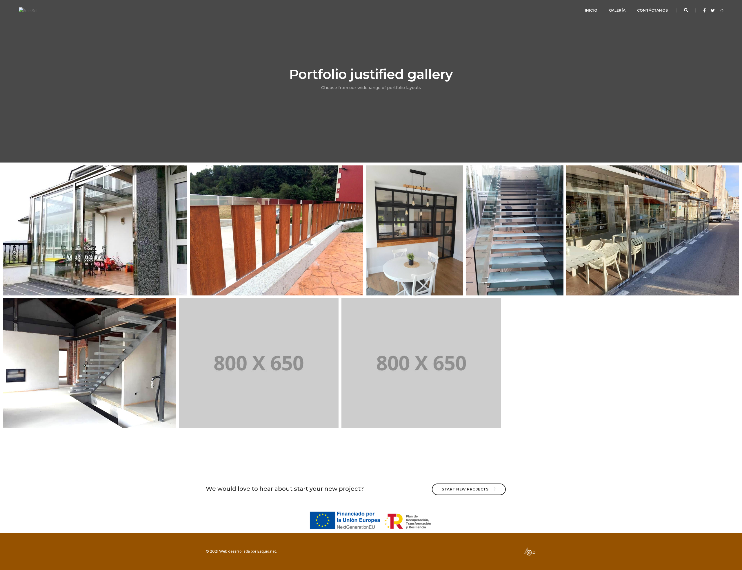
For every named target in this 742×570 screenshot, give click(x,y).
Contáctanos (652, 10)
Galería (617, 10)
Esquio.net (266, 551)
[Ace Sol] (28, 10)
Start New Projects (466, 489)
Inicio (591, 10)
